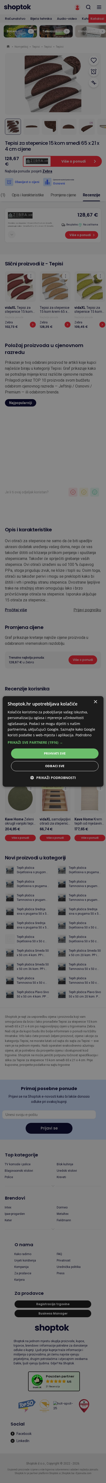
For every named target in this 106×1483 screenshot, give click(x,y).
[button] (53, 742)
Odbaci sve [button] (55, 766)
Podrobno (83, 735)
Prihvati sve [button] (55, 753)
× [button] (95, 702)
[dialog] (53, 741)
